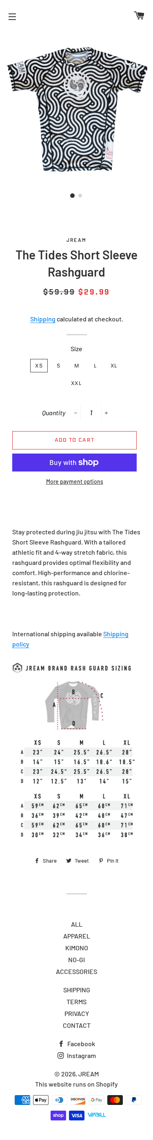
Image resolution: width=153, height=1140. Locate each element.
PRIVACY (76, 1013)
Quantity (53, 412)
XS (39, 366)
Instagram (81, 1055)
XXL (76, 383)
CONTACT (77, 1025)
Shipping (42, 319)
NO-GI (76, 959)
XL (114, 366)
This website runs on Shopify (76, 1084)
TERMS (76, 1001)
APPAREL (76, 936)
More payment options (74, 481)
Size (76, 348)
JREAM (88, 1074)
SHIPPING (76, 990)
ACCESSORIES (76, 971)
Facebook (80, 1043)
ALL (76, 924)
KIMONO (76, 948)
